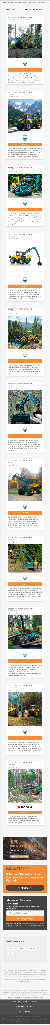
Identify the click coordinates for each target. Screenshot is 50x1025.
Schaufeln (31, 948)
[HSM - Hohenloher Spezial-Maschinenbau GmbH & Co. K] (25, 62)
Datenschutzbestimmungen (30, 923)
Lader (10, 953)
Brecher (11, 948)
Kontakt (25, 69)
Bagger (21, 948)
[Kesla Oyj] (25, 806)
